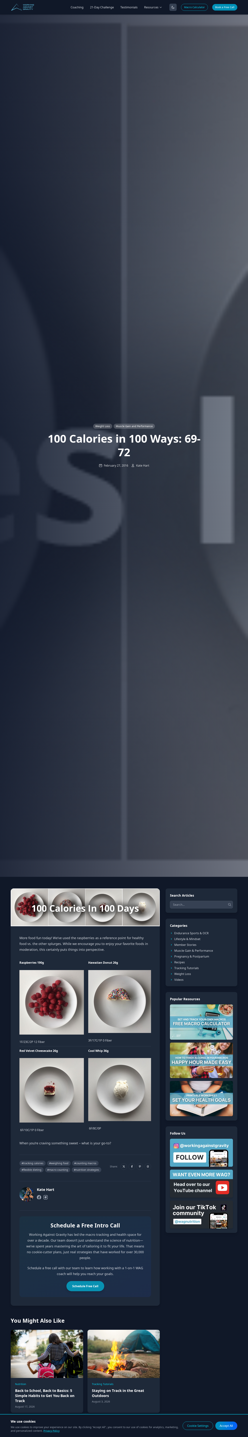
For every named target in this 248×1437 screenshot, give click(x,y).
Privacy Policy (51, 1430)
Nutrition (20, 1384)
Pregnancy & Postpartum (191, 956)
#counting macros (85, 1163)
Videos (179, 980)
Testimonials (129, 7)
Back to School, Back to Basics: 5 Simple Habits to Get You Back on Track (44, 1395)
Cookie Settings (198, 1426)
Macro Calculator (194, 7)
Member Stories (185, 945)
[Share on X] (124, 1166)
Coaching (77, 7)
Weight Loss (102, 426)
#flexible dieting (31, 1169)
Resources (151, 7)
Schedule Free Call (85, 1286)
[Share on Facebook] (132, 1166)
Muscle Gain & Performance (193, 951)
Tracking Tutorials (102, 1384)
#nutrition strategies (86, 1169)
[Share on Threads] (148, 1166)
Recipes (179, 962)
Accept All (226, 1426)
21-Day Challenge (102, 7)
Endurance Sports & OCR (191, 933)
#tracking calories (32, 1163)
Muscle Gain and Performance (134, 426)
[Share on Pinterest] (140, 1166)
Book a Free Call (224, 7)
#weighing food (58, 1163)
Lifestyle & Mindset (187, 939)
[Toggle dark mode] (173, 7)
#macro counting (57, 1169)
